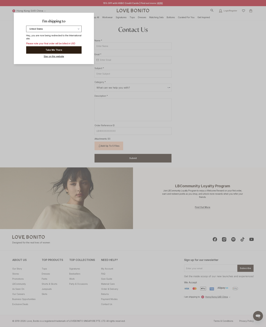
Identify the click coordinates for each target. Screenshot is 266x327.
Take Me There (54, 50)
